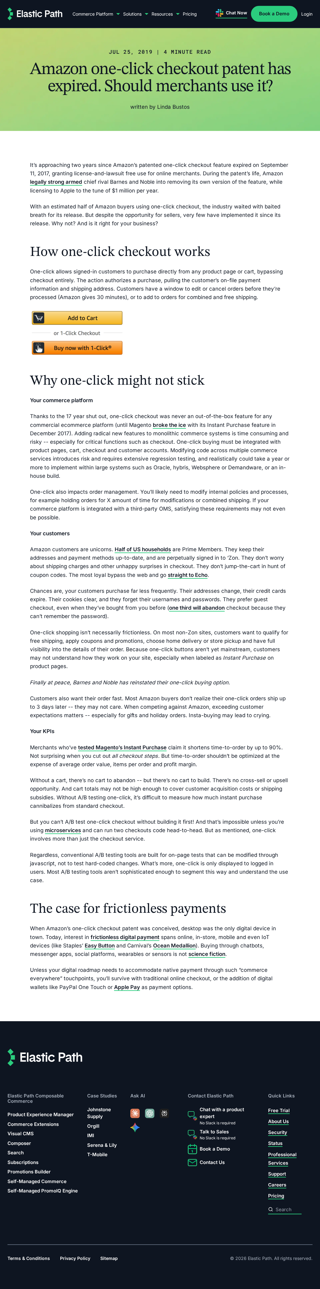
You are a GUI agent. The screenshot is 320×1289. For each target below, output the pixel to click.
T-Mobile (97, 1155)
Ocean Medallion (174, 945)
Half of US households (143, 549)
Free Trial (279, 1110)
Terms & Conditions (29, 1258)
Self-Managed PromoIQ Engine (43, 1191)
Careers (277, 1185)
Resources (162, 14)
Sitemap (109, 1258)
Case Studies (102, 1096)
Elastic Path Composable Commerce (36, 1098)
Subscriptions (23, 1162)
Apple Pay (127, 987)
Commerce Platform (92, 14)
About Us (278, 1121)
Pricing (190, 14)
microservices (63, 830)
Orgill (93, 1126)
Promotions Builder (29, 1172)
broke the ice (169, 425)
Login (306, 14)
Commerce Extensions (33, 1124)
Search (16, 1153)
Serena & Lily (102, 1145)
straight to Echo (188, 575)
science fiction (206, 954)
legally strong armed (56, 182)
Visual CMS (21, 1134)
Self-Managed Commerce (37, 1181)
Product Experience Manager (41, 1115)
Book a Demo (274, 14)
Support (277, 1174)
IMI (90, 1136)
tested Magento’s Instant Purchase (122, 747)
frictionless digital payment (125, 937)
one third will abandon (197, 608)
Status (275, 1144)
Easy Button (100, 945)
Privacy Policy (75, 1258)
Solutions (132, 14)
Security (277, 1133)
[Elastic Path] (35, 13)
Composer (19, 1143)
